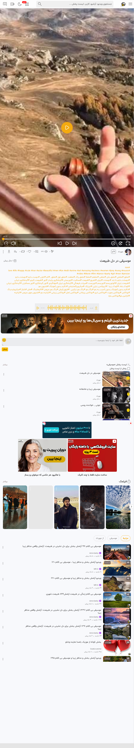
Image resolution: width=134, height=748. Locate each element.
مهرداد (120, 251)
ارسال (5, 349)
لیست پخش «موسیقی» (117, 364)
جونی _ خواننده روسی (90, 405)
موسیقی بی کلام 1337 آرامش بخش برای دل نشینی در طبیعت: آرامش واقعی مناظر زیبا (62, 611)
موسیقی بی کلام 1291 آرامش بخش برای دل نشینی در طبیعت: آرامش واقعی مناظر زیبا (63, 627)
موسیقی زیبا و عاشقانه (89, 389)
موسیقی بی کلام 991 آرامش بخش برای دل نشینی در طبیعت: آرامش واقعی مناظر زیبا (62, 546)
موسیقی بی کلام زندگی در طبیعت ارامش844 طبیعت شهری (73, 594)
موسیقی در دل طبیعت (89, 373)
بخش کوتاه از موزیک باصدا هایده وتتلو (83, 642)
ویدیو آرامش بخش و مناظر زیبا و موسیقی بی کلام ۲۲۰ (76, 578)
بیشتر (5, 365)
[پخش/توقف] (67, 127)
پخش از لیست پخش (118, 368)
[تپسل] (44, 423)
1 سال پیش (8, 260)
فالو (113, 251)
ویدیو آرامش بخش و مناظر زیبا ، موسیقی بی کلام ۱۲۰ (76, 562)
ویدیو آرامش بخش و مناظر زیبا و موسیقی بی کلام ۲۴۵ (76, 658)
